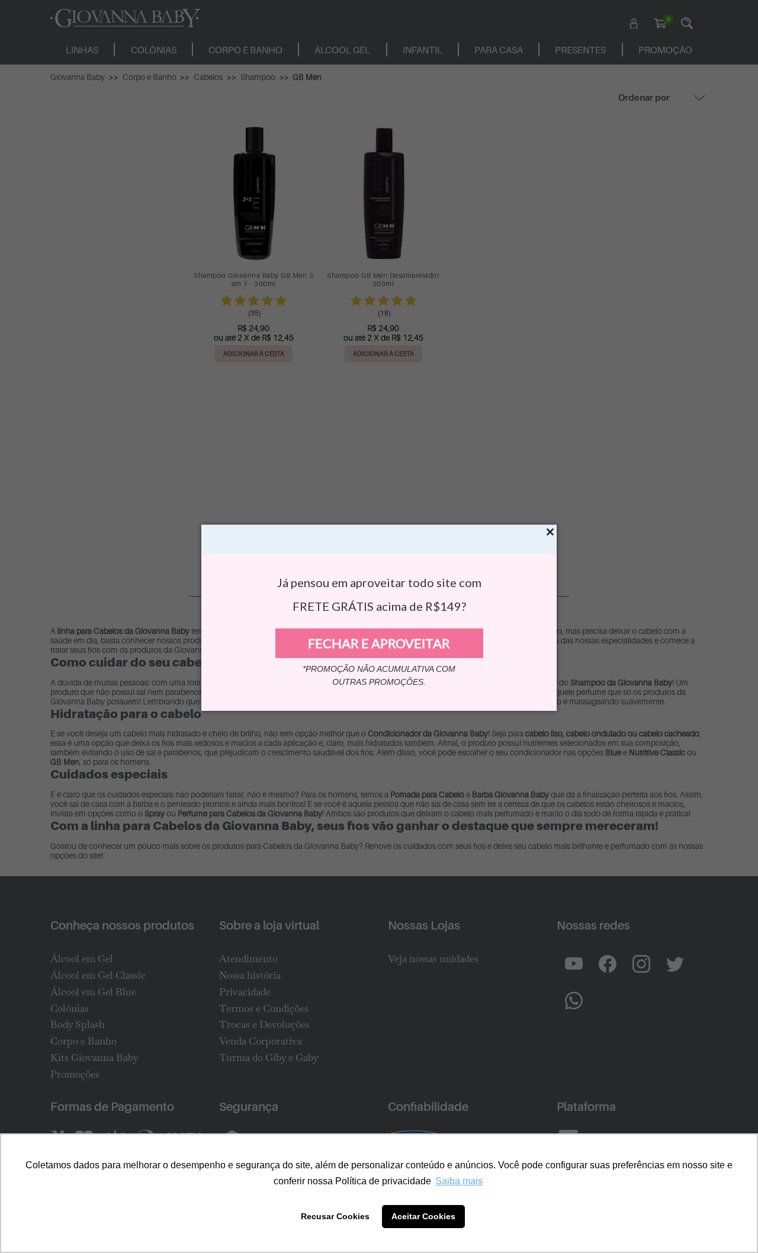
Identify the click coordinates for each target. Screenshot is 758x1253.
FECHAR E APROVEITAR (379, 643)
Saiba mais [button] (459, 1181)
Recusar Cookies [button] (335, 1216)
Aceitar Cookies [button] (423, 1216)
